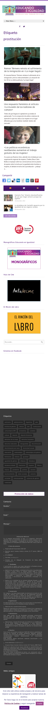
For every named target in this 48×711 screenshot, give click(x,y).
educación (8, 452)
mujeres (31, 465)
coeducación (37, 426)
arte (36, 422)
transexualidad (18, 478)
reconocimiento (10, 474)
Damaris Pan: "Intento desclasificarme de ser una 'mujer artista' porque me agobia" (28, 196)
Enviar (9, 663)
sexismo (33, 474)
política (24, 470)
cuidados (32, 431)
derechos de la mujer (11, 439)
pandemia (15, 470)
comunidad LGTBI (10, 431)
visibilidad (8, 482)
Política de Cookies (12, 703)
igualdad (25, 457)
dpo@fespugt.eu (9, 561)
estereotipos (18, 452)
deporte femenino (26, 435)
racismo (33, 470)
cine (28, 426)
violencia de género (33, 478)
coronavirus (22, 431)
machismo (22, 465)
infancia (23, 461)
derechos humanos (27, 439)
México (39, 465)
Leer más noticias (10, 216)
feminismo (8, 457)
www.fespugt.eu (14, 557)
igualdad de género (11, 461)
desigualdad (24, 444)
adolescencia (18, 422)
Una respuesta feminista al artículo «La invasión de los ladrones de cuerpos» (21, 107)
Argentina (29, 422)
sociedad (7, 478)
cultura (7, 435)
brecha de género (10, 426)
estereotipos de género (33, 452)
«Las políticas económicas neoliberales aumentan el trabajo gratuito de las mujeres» (20, 150)
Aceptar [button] (39, 704)
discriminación (36, 444)
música (7, 470)
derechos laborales (11, 444)
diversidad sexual (28, 448)
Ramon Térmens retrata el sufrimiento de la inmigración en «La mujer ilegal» (22, 70)
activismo (8, 422)
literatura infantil (10, 465)
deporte (14, 435)
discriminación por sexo (12, 448)
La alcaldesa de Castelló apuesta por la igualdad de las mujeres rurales (29, 206)
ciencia (21, 426)
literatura (32, 461)
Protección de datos (24, 493)
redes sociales (22, 474)
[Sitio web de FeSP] (24, 235)
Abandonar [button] (24, 708)
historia (17, 457)
